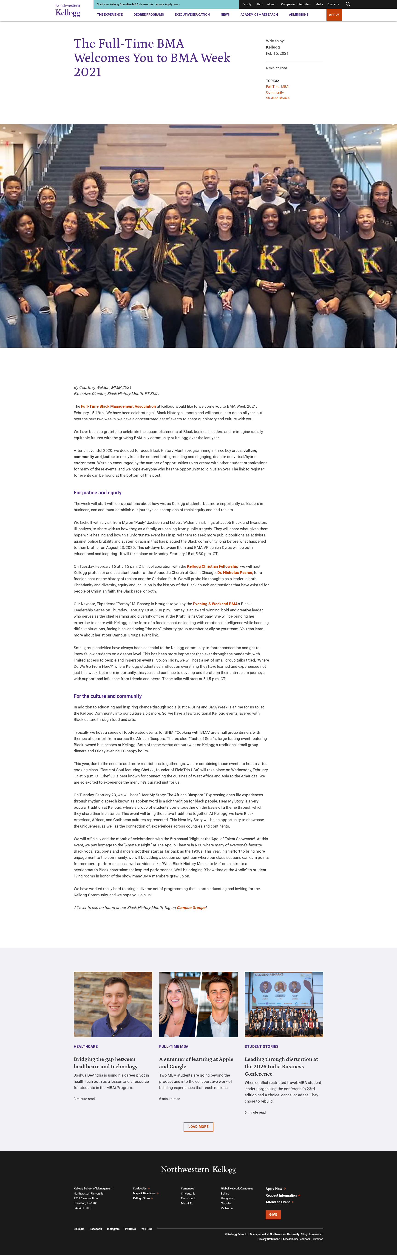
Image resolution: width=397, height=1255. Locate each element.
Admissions (299, 14)
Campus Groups (191, 907)
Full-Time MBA (277, 87)
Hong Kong (228, 1198)
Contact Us (140, 1188)
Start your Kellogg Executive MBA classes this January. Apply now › (138, 4)
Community (275, 92)
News (225, 14)
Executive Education (192, 14)
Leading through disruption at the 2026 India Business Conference (281, 1066)
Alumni (271, 4)
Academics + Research (259, 14)
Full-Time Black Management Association (118, 406)
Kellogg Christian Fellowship (212, 566)
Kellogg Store (141, 1198)
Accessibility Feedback (296, 1239)
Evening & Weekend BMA (215, 604)
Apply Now (274, 1189)
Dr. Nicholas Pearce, (235, 572)
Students (333, 4)
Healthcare (86, 1046)
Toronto (226, 1203)
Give (273, 1214)
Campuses (187, 1188)
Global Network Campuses (237, 1188)
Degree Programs (149, 14)
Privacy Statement (269, 1239)
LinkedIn (79, 1229)
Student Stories (278, 98)
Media (319, 4)
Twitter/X (130, 1229)
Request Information (281, 1195)
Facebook (96, 1229)
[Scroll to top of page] (329, 1231)
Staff (259, 4)
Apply (334, 15)
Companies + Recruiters (296, 4)
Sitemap (318, 1239)
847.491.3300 (82, 1208)
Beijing (225, 1193)
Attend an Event (278, 1202)
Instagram (113, 1229)
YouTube (146, 1229)
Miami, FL (187, 1203)
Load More (198, 1127)
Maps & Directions (144, 1193)
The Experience (110, 14)
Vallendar (227, 1208)
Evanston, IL (188, 1198)
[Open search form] (348, 4)
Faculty (247, 4)
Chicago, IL (188, 1193)
